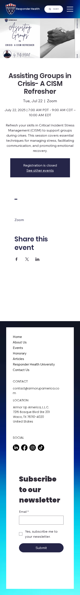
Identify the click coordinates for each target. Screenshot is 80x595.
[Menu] (70, 9)
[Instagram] (32, 447)
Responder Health (28, 9)
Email (24, 512)
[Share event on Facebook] (17, 259)
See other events (40, 170)
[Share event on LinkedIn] (37, 259)
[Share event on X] (27, 259)
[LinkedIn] (16, 447)
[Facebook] (24, 447)
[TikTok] (41, 447)
